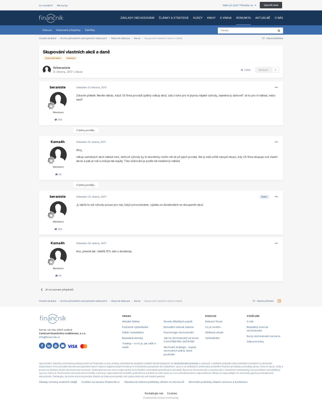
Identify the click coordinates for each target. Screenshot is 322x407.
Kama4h (58, 142)
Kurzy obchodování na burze (263, 336)
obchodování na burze (186, 363)
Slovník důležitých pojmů (178, 321)
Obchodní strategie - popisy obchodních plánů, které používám (180, 351)
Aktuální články (131, 321)
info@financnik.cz (49, 337)
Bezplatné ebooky (132, 337)
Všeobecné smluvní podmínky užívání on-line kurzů (154, 381)
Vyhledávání (212, 337)
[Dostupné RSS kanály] (279, 301)
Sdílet (247, 69)
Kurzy (198, 18)
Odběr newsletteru (133, 332)
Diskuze (47, 29)
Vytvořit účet (271, 5)
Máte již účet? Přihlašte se (239, 5)
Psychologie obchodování (179, 332)
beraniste (63, 67)
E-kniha (226, 18)
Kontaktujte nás (154, 393)
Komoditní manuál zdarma (179, 326)
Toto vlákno (263, 30)
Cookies (172, 393)
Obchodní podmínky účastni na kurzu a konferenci (218, 381)
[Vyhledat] (279, 31)
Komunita (243, 18)
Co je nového (213, 326)
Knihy (211, 18)
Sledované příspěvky (68, 29)
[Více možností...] (276, 87)
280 (59, 119)
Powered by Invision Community (161, 397)
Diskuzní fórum (213, 321)
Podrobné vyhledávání (135, 326)
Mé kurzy (62, 5)
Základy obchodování (137, 18)
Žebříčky (90, 29)
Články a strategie (174, 18)
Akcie (79, 71)
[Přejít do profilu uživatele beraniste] (47, 70)
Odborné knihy (255, 341)
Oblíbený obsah (214, 332)
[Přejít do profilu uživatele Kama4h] (58, 155)
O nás (279, 18)
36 (59, 174)
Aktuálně (262, 18)
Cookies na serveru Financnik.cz (100, 381)
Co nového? (46, 5)
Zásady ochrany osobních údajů (58, 381)
